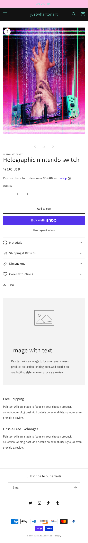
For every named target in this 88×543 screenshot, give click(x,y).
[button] (5, 14)
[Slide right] (53, 146)
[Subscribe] (75, 487)
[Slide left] (34, 146)
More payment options (44, 230)
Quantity (7, 186)
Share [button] (11, 285)
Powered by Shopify (53, 536)
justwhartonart (39, 536)
